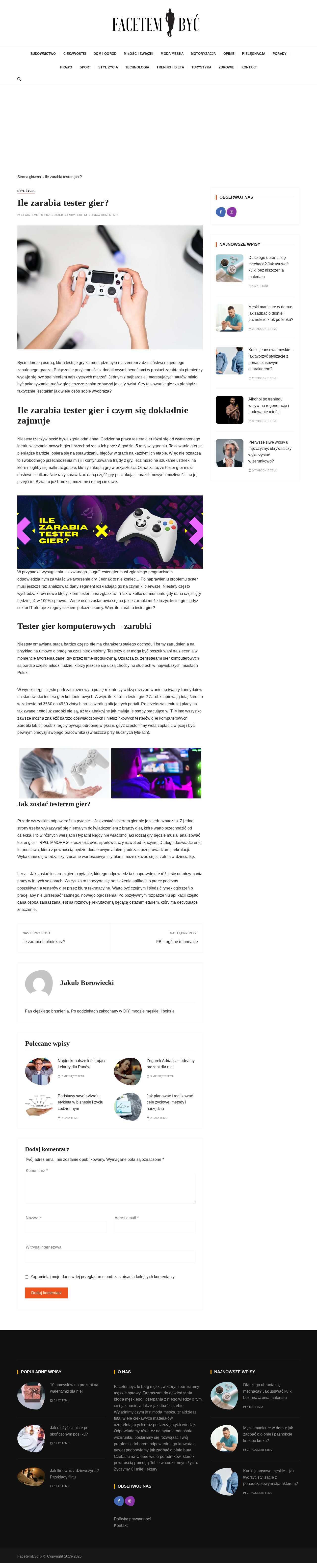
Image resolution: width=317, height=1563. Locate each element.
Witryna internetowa (43, 1247)
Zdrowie (226, 67)
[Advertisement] (158, 129)
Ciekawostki (74, 54)
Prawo (66, 67)
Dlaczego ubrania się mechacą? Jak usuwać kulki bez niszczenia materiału (267, 1391)
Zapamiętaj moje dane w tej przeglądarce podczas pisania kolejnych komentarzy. (103, 1277)
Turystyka (201, 67)
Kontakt (249, 67)
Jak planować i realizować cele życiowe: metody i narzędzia (170, 1102)
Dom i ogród (105, 54)
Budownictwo (43, 54)
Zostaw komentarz (103, 215)
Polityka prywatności (132, 1519)
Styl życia (108, 67)
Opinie (229, 54)
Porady (280, 54)
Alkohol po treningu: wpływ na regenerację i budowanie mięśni (268, 405)
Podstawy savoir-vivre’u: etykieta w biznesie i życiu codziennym (80, 1102)
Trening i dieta (170, 67)
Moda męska (172, 54)
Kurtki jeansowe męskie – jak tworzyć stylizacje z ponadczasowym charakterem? (270, 1477)
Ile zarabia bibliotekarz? (44, 942)
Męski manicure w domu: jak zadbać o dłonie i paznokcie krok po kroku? (271, 313)
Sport (85, 67)
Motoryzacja (203, 54)
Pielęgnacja (253, 54)
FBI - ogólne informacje (177, 942)
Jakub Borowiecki (68, 215)
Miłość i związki (138, 54)
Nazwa (33, 1218)
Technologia (137, 67)
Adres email (127, 1218)
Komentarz (37, 1170)
